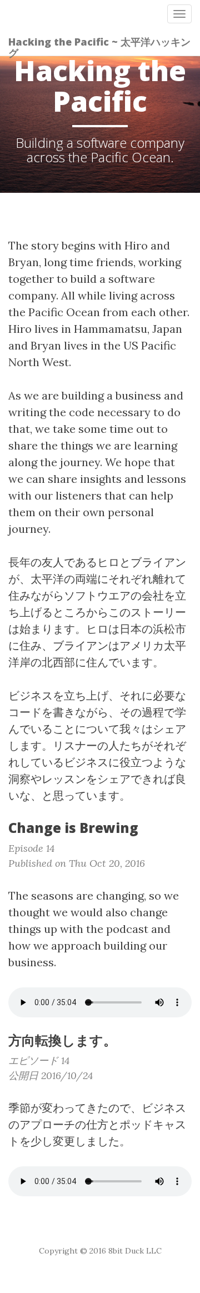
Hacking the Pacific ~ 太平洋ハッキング (99, 45)
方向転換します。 (62, 1040)
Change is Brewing (73, 827)
